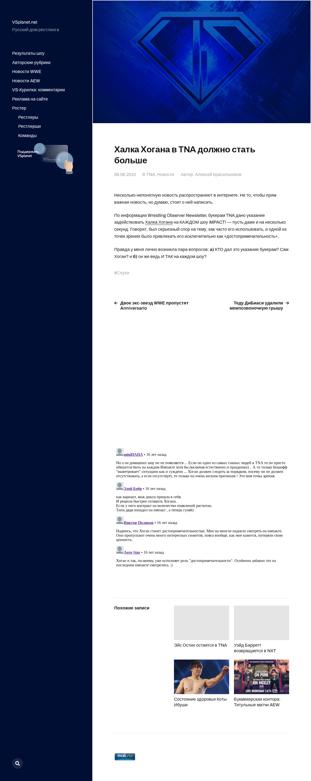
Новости (165, 174)
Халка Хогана (159, 222)
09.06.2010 (125, 174)
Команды (27, 135)
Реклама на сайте (30, 99)
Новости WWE (26, 71)
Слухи (123, 272)
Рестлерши (29, 126)
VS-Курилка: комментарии (38, 89)
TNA (150, 174)
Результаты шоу (28, 53)
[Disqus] (201, 376)
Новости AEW (26, 80)
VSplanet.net (24, 22)
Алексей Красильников (218, 174)
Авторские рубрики (31, 62)
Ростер (19, 108)
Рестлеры (28, 117)
